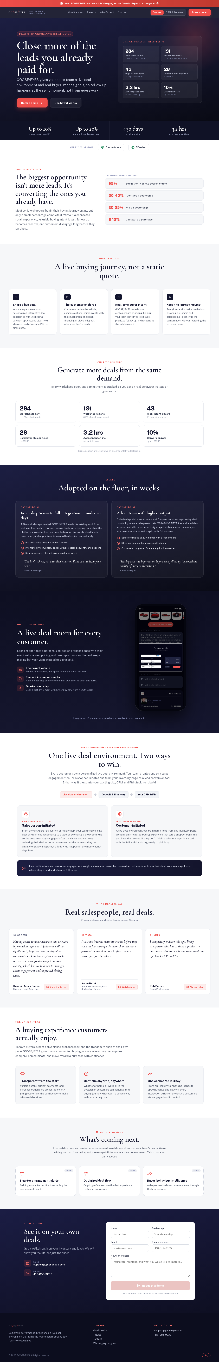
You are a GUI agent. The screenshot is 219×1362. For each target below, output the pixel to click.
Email (114, 1242)
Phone (160, 1242)
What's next (107, 12)
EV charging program (104, 1343)
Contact (122, 12)
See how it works (66, 102)
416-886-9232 (162, 1334)
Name (114, 1228)
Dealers (157, 12)
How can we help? (121, 1256)
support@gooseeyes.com (168, 1330)
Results (91, 12)
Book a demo (32, 103)
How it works (75, 12)
